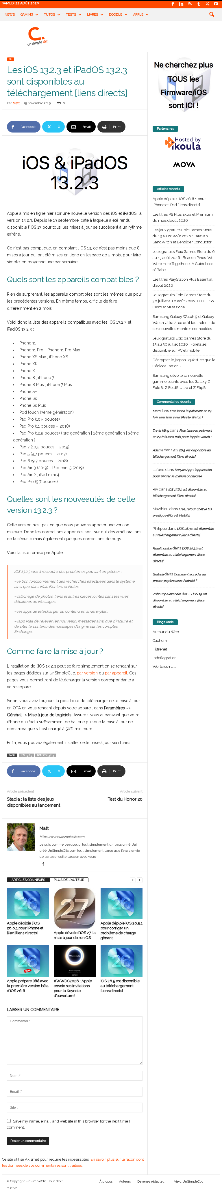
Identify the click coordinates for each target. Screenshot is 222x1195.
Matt (16, 103)
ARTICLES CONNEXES (28, 880)
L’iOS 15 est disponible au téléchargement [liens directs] (180, 600)
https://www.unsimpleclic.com (62, 837)
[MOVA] (184, 164)
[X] (207, 4)
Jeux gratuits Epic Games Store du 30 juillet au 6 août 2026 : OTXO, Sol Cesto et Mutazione (184, 301)
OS (10, 59)
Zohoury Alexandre (167, 594)
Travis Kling (161, 430)
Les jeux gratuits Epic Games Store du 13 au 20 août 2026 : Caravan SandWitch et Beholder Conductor (182, 236)
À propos (105, 1181)
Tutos (49, 14)
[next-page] (140, 880)
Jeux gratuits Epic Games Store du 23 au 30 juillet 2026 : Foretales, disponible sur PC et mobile (182, 344)
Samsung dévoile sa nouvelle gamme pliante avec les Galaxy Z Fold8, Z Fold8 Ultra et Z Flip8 (181, 381)
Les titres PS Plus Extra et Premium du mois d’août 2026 (183, 217)
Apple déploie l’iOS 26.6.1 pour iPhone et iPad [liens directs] (25, 928)
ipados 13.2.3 (45, 755)
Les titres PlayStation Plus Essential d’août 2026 (182, 282)
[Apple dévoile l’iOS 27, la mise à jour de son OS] (75, 908)
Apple (138, 14)
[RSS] (189, 4)
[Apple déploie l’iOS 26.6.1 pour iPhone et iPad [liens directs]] (28, 903)
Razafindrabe (162, 548)
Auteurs (125, 1181)
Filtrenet (160, 649)
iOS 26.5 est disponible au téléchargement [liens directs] (120, 986)
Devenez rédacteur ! (152, 1181)
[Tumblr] (198, 4)
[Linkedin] (181, 4)
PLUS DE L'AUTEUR (69, 880)
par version (87, 673)
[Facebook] (172, 4)
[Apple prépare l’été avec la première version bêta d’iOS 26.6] (28, 960)
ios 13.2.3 (26, 755)
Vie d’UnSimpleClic (188, 1181)
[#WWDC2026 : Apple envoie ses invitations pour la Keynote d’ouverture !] (75, 960)
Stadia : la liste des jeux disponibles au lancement (33, 802)
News (10, 14)
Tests (71, 14)
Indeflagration (165, 658)
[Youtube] (215, 4)
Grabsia (158, 574)
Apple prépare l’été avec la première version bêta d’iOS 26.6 (28, 986)
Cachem (160, 640)
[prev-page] (133, 880)
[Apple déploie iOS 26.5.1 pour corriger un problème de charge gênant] (122, 903)
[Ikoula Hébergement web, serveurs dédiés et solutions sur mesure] (184, 143)
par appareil (116, 673)
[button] (211, 14)
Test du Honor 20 (125, 799)
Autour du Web (166, 632)
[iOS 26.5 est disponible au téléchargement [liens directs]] (122, 960)
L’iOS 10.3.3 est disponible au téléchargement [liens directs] (178, 555)
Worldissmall (164, 666)
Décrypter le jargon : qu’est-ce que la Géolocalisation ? (184, 363)
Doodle (115, 14)
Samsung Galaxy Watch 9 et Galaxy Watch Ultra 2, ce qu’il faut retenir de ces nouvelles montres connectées (184, 322)
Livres (92, 14)
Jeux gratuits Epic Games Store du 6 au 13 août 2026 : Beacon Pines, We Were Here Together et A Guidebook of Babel (184, 260)
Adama (158, 450)
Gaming (27, 14)
